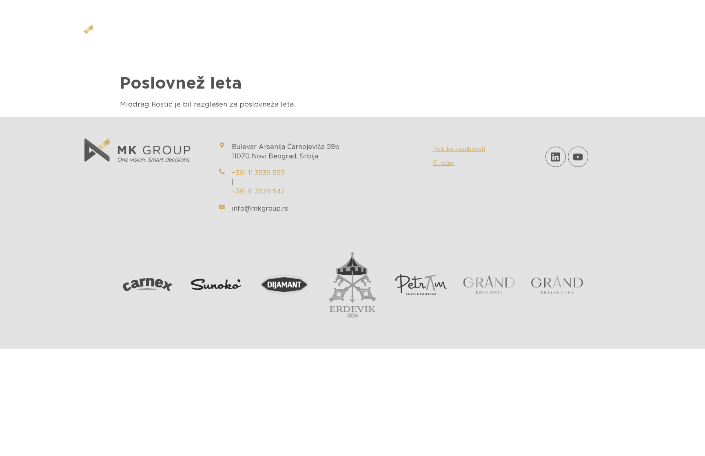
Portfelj (335, 35)
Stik (443, 35)
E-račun (443, 163)
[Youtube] (578, 157)
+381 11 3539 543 (258, 191)
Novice (408, 35)
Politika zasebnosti (459, 149)
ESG (374, 35)
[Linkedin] (555, 157)
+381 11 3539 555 (258, 173)
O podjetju (284, 35)
